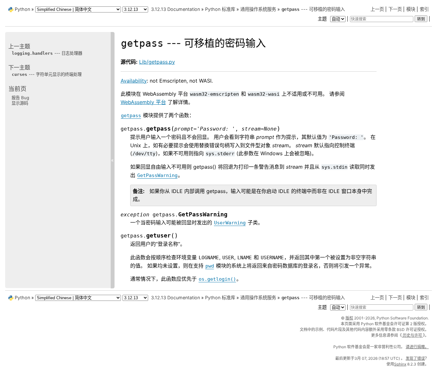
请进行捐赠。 (417, 346)
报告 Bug (20, 97)
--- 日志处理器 (47, 53)
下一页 (395, 9)
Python (22, 9)
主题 (323, 18)
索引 (424, 9)
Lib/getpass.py (157, 62)
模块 (410, 9)
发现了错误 (415, 358)
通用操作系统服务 (258, 9)
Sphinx (400, 364)
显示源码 (20, 103)
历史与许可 (412, 335)
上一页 (377, 9)
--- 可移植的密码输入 (313, 9)
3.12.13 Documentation (175, 9)
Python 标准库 (220, 9)
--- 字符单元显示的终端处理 (47, 74)
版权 (349, 318)
